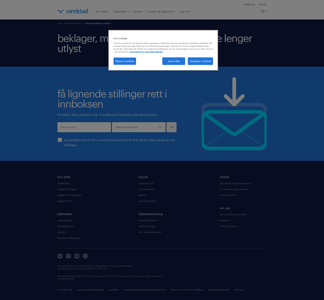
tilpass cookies (124, 61)
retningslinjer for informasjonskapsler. (146, 52)
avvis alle (174, 61)
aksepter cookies (200, 61)
